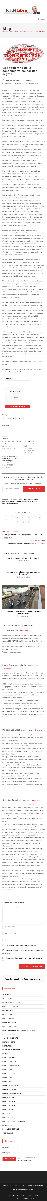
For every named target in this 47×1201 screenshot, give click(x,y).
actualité (14, 499)
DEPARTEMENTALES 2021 (11, 1022)
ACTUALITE (6, 994)
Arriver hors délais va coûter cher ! (23, 558)
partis (26, 501)
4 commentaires (32, 83)
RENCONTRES (7, 1117)
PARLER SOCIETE (8, 1101)
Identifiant (5, 1147)
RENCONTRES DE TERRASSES (13, 1121)
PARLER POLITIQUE (13, 83)
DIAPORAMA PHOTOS (10, 1026)
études (30, 499)
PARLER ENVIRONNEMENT (12, 1066)
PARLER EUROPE (8, 1070)
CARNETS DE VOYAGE (10, 1006)
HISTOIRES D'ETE (8, 1042)
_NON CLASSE (7, 1133)
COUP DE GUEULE (9, 1014)
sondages (14, 503)
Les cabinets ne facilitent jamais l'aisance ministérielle (23, 612)
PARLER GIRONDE (9, 1077)
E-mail (8, 379)
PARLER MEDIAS (8, 1081)
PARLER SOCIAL (8, 1097)
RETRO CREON (7, 1125)
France (36, 499)
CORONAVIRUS (7, 1010)
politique (33, 501)
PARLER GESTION (9, 1074)
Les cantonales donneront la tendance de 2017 (33, 444)
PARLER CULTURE (9, 1058)
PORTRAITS (6, 1113)
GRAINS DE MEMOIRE (10, 1038)
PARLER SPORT (8, 1109)
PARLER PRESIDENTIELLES (12, 1093)
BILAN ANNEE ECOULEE (11, 1002)
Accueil (5, 1185)
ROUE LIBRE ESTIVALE (10, 1129)
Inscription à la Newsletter (33, 1185)
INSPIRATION (7, 1046)
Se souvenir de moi (28, 1158)
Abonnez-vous (33, 489)
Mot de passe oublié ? (25, 1160)
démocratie (23, 499)
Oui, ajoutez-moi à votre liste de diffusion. (20, 945)
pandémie (20, 501)
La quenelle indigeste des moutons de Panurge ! (23, 573)
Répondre (24, 631)
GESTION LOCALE (9, 1034)
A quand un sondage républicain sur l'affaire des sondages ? (10, 458)
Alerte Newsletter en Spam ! (23, 1189)
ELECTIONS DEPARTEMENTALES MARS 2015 (18, 1030)
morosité (13, 501)
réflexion (6, 503)
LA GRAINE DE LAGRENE (11, 1050)
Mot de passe (7, 1153)
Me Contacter (15, 1185)
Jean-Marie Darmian (13, 81)
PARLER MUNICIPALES (10, 1085)
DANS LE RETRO (8, 1018)
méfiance (5, 501)
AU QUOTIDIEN (7, 998)
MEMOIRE (6, 1054)
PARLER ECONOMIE (9, 1062)
